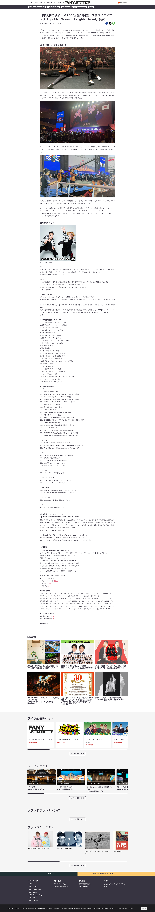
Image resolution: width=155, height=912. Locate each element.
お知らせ (60, 23)
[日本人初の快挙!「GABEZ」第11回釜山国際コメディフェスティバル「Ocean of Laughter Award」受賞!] (106, 23)
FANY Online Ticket (35, 889)
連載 (36, 2)
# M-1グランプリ (67, 7)
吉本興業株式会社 (84, 884)
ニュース (31, 2)
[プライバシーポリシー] (116, 908)
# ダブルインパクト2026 (37, 7)
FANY (44, 623)
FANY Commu (33, 900)
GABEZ (48, 623)
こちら (67, 575)
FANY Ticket (33, 886)
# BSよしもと (81, 7)
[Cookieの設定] (102, 908)
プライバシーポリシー (61, 884)
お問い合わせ (83, 886)
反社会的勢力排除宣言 (61, 886)
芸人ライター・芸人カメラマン (54, 2)
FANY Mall (32, 897)
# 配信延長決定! (54, 7)
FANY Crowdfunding (35, 895)
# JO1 (91, 7)
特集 (40, 2)
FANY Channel (33, 892)
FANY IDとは (52, 873)
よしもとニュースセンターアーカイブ (115, 885)
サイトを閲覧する (76, 753)
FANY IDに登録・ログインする (103, 873)
